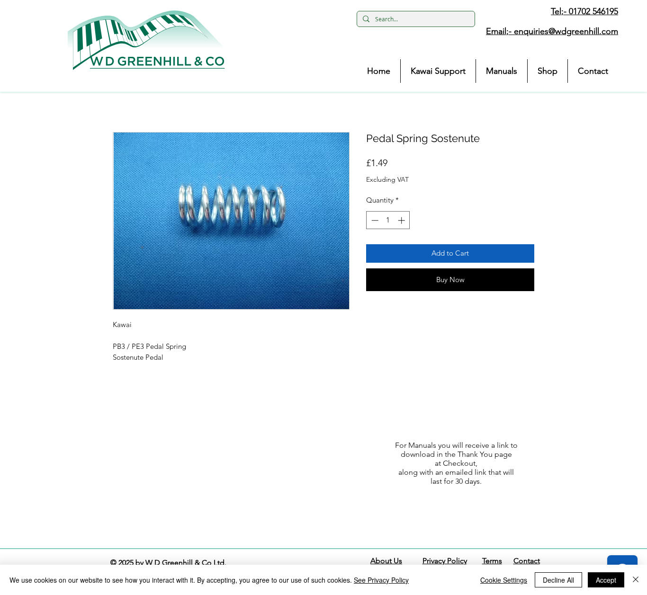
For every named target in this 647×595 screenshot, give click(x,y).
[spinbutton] (388, 220)
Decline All (558, 580)
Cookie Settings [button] (503, 580)
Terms (492, 560)
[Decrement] (374, 220)
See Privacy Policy (381, 580)
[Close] (635, 579)
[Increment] (402, 220)
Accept (606, 580)
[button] (146, 40)
